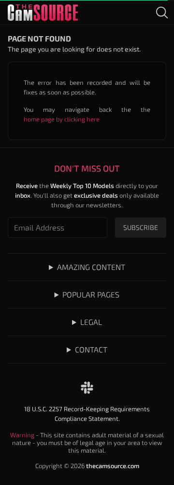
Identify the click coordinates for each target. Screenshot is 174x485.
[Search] (162, 12)
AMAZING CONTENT (91, 266)
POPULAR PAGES (90, 294)
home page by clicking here (62, 119)
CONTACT (91, 349)
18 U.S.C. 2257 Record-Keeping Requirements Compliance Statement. (87, 413)
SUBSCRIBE (140, 227)
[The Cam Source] (43, 12)
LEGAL (91, 321)
